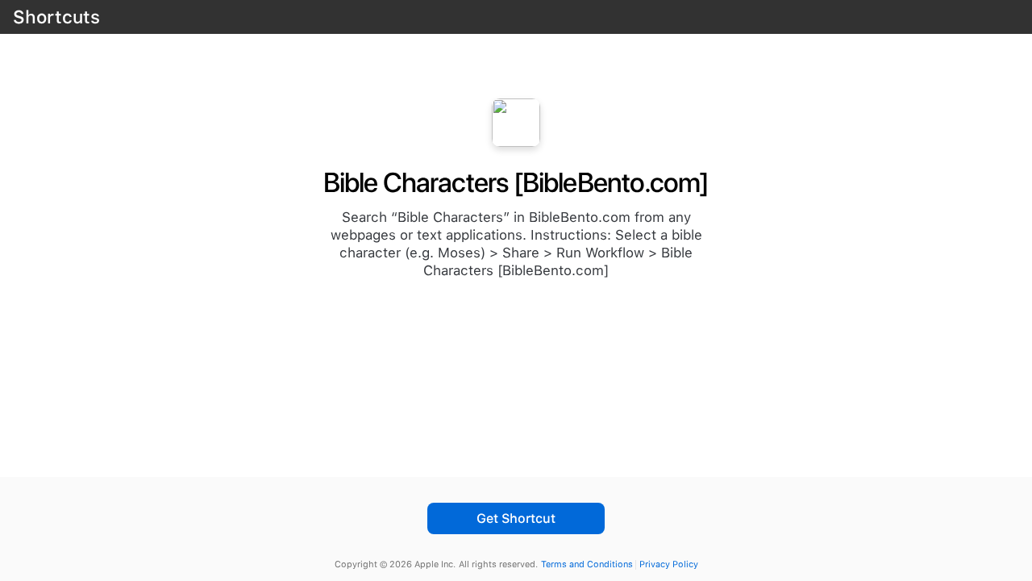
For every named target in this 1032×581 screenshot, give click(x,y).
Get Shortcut (516, 518)
